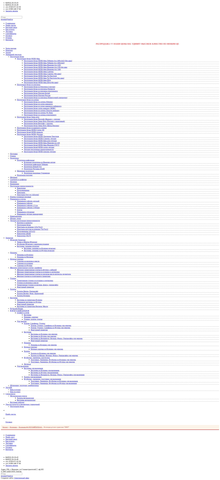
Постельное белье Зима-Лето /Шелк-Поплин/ (41, 126)
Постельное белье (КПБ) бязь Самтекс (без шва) (42, 74)
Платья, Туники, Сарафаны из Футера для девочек (50, 328)
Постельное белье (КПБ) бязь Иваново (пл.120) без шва (45, 67)
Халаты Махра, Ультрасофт (27, 291)
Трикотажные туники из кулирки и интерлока (35, 280)
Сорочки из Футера (24, 266)
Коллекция (13, 427)
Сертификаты (11, 34)
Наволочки (21, 188)
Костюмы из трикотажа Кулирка (29, 300)
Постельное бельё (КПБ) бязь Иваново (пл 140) (42, 69)
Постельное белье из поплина (28, 85)
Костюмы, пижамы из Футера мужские (39, 251)
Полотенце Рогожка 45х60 (34, 169)
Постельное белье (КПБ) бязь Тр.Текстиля (40, 76)
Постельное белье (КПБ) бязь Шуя (37, 80)
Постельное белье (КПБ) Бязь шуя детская (40, 141)
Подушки (14, 154)
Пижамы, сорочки (31, 317)
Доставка (9, 32)
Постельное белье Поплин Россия (37, 95)
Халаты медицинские (25, 398)
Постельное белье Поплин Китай (37, 93)
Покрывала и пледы (18, 199)
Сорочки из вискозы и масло (28, 261)
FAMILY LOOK (23, 313)
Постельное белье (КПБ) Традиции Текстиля (41, 136)
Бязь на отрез (15, 392)
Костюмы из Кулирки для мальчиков (45, 370)
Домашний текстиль (13, 55)
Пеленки (13, 182)
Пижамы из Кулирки (25, 255)
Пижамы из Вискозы (25, 257)
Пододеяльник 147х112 (26, 231)
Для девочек (22, 321)
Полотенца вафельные (25, 160)
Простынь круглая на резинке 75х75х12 (32, 229)
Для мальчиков (23, 366)
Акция (8, 52)
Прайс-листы (11, 25)
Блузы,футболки (16, 309)
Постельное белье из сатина (28, 100)
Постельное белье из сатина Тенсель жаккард (41, 111)
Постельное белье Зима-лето (28, 117)
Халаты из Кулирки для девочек (43, 353)
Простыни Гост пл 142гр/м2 (28, 195)
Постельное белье (17, 57)
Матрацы (13, 177)
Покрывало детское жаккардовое (30, 214)
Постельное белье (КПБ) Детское (30, 134)
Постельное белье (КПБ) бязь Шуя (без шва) (41, 82)
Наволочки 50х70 (24, 236)
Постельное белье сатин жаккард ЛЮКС (40, 108)
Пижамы (13, 253)
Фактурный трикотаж (25, 287)
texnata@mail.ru (7, 19)
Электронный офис (21, 478)
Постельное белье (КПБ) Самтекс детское (40, 139)
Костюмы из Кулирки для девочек (44, 334)
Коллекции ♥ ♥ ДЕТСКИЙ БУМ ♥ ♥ (30, 427)
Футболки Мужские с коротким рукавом (33, 244)
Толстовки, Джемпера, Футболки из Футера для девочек (53, 362)
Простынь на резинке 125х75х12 (30, 227)
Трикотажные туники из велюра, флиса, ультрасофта (37, 285)
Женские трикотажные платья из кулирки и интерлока (38, 272)
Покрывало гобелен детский (28, 201)
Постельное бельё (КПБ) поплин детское (40, 152)
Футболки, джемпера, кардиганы (37, 358)
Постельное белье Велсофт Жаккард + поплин (42, 119)
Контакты (9, 40)
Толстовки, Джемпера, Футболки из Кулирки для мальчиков (54, 381)
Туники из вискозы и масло (27, 283)
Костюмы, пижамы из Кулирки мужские (39, 248)
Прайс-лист (10, 437)
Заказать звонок (12, 11)
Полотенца (14, 158)
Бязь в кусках (15, 390)
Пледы (19, 210)
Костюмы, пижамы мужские (28, 246)
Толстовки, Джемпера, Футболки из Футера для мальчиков (54, 383)
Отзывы (9, 38)
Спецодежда (10, 394)
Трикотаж (9, 238)
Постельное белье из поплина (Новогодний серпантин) (45, 98)
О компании (10, 23)
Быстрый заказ (11, 27)
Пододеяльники (23, 190)
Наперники (14, 184)
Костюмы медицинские (26, 400)
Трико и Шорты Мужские (27, 242)
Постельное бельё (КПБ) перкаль (30, 132)
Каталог (5, 427)
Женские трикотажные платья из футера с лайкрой (37, 270)
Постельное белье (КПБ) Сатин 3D (30, 130)
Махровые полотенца (25, 171)
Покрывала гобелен (24, 203)
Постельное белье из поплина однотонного (41, 91)
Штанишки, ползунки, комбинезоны (24, 385)
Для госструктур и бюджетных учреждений (23, 404)
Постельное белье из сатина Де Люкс (38, 113)
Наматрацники (16, 216)
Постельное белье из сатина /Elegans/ (38, 102)
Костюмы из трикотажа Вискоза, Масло (32, 306)
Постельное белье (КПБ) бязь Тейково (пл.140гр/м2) (44, 63)
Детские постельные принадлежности (39, 149)
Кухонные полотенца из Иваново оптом (39, 162)
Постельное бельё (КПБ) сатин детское (39, 147)
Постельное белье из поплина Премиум (39, 89)
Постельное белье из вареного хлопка (32, 128)
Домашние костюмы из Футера (29, 302)
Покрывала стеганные (25, 212)
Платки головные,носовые (20, 197)
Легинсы (27, 364)
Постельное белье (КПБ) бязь (28, 59)
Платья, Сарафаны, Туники (34, 323)
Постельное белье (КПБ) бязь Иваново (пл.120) (42, 65)
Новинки (9, 50)
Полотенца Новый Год (33, 167)
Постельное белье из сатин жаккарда (38, 104)
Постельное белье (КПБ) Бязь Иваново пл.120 (42, 143)
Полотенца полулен (24, 175)
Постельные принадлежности (21, 186)
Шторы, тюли (15, 218)
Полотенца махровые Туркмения (37, 173)
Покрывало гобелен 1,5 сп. (27, 205)
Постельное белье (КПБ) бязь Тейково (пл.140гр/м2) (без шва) (48, 61)
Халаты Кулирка (23, 296)
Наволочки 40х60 (24, 234)
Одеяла (13, 156)
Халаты (13, 289)
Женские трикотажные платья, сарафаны (26, 268)
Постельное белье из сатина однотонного (40, 115)
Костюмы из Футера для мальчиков (44, 373)
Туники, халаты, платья (33, 319)
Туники (13, 278)
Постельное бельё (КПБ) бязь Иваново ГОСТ (41, 145)
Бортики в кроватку (25, 223)
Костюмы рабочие (17, 402)
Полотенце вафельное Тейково (36, 164)
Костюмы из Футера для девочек (43, 336)
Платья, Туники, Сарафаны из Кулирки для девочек (51, 325)
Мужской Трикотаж (17, 240)
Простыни (21, 192)
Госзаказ (9, 36)
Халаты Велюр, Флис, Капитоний (30, 293)
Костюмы (14, 298)
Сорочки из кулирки (25, 263)
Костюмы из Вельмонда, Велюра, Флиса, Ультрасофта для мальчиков (57, 375)
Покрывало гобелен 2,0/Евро (28, 208)
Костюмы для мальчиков (33, 368)
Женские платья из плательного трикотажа (33, 276)
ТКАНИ (9, 388)
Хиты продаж (11, 48)
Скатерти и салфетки (18, 180)
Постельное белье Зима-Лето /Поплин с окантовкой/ (44, 121)
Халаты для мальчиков (32, 377)
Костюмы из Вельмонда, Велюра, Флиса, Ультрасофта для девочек (56, 338)
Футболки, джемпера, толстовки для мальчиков (42, 379)
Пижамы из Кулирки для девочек (44, 345)
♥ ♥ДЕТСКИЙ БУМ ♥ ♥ (19, 311)
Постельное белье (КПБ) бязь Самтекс (39, 72)
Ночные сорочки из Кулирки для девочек (47, 349)
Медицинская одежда (18, 396)
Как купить (10, 29)
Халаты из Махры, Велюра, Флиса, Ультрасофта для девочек (54, 355)
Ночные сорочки (16, 259)
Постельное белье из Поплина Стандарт (39, 87)
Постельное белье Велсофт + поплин (38, 123)
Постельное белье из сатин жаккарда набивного (42, 106)
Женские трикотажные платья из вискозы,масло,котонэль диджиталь (44, 274)
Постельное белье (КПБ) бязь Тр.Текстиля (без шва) (44, 78)
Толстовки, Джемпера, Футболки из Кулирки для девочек (53, 360)
